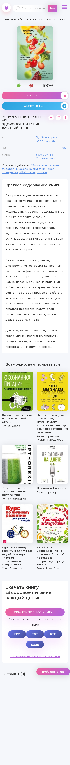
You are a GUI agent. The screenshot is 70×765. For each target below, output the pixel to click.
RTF (53, 634)
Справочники (45, 158)
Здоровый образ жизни (21, 169)
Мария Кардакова (50, 439)
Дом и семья (45, 155)
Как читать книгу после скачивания (35, 656)
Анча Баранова (48, 436)
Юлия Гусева (11, 426)
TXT (35, 634)
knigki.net (6, 7)
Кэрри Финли (46, 141)
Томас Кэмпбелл (48, 568)
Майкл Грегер (47, 492)
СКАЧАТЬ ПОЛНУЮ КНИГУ (33, 612)
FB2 (17, 634)
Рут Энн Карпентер (50, 137)
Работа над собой (34, 172)
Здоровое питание (46, 165)
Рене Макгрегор (14, 499)
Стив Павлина (12, 568)
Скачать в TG (33, 105)
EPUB (35, 644)
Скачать (33, 95)
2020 (64, 148)
